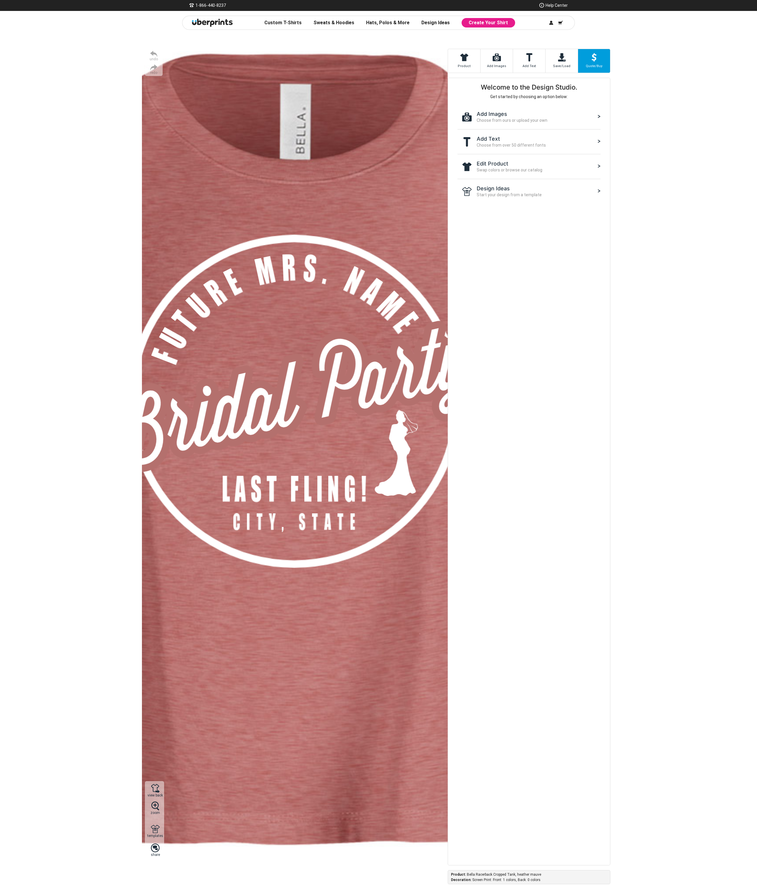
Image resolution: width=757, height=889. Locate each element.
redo (153, 72)
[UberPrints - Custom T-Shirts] (212, 23)
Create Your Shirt (488, 22)
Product (464, 66)
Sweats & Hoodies (333, 22)
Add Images (496, 66)
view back (155, 795)
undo (154, 59)
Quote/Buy (594, 66)
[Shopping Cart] (560, 22)
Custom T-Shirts (283, 22)
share (155, 854)
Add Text (529, 66)
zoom (155, 813)
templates (155, 836)
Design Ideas (435, 22)
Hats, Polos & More (388, 22)
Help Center (557, 5)
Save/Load (561, 66)
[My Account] (551, 22)
